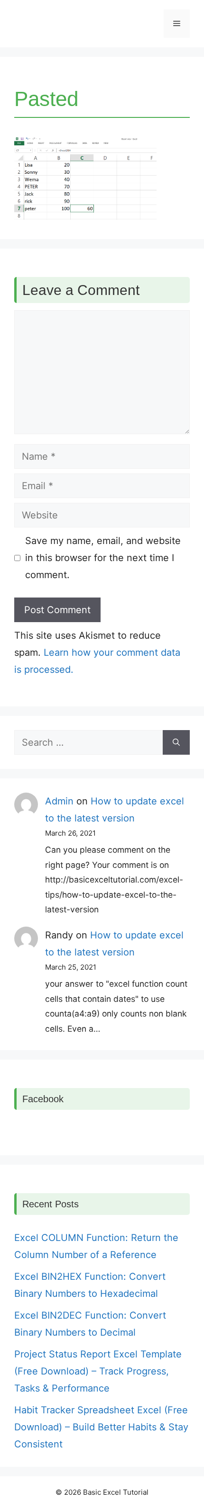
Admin (59, 801)
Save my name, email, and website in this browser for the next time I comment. (103, 557)
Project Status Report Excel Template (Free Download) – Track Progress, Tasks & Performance (98, 1371)
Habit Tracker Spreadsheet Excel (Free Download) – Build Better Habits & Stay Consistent (101, 1427)
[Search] (176, 742)
